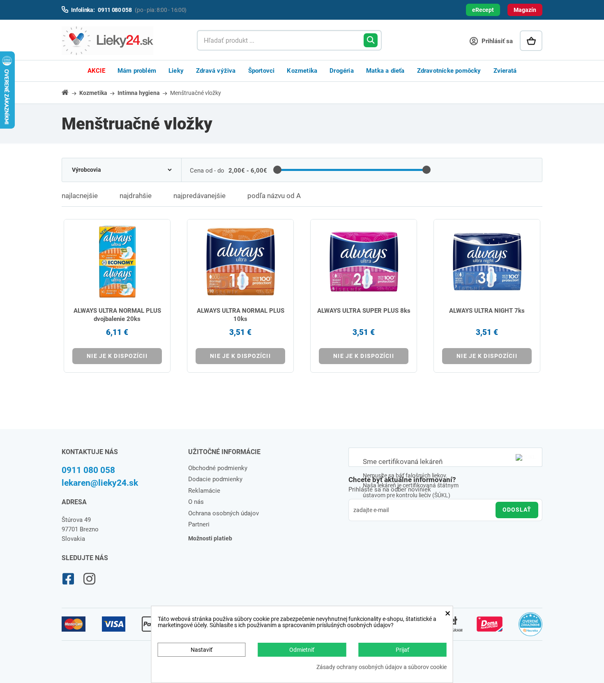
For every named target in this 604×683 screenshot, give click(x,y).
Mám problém (137, 70)
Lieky (176, 70)
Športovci (261, 70)
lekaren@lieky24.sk (100, 483)
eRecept (483, 10)
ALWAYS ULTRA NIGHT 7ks (487, 310)
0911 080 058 (88, 470)
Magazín (525, 10)
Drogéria (342, 70)
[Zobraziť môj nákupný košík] (531, 40)
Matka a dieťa (385, 70)
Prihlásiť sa (496, 41)
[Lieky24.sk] (121, 40)
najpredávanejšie (199, 196)
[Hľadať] (371, 40)
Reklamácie (204, 490)
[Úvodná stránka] (70, 92)
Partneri (199, 524)
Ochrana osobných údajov (223, 513)
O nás (196, 501)
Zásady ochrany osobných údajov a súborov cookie (381, 667)
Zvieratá (505, 70)
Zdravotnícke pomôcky (449, 70)
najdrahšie (136, 196)
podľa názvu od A (274, 196)
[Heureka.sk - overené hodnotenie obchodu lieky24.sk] (531, 628)
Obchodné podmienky (217, 468)
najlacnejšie (80, 196)
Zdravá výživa (216, 70)
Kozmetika (302, 70)
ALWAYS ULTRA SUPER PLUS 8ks (363, 310)
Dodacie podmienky (215, 479)
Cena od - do (207, 170)
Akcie (96, 70)
